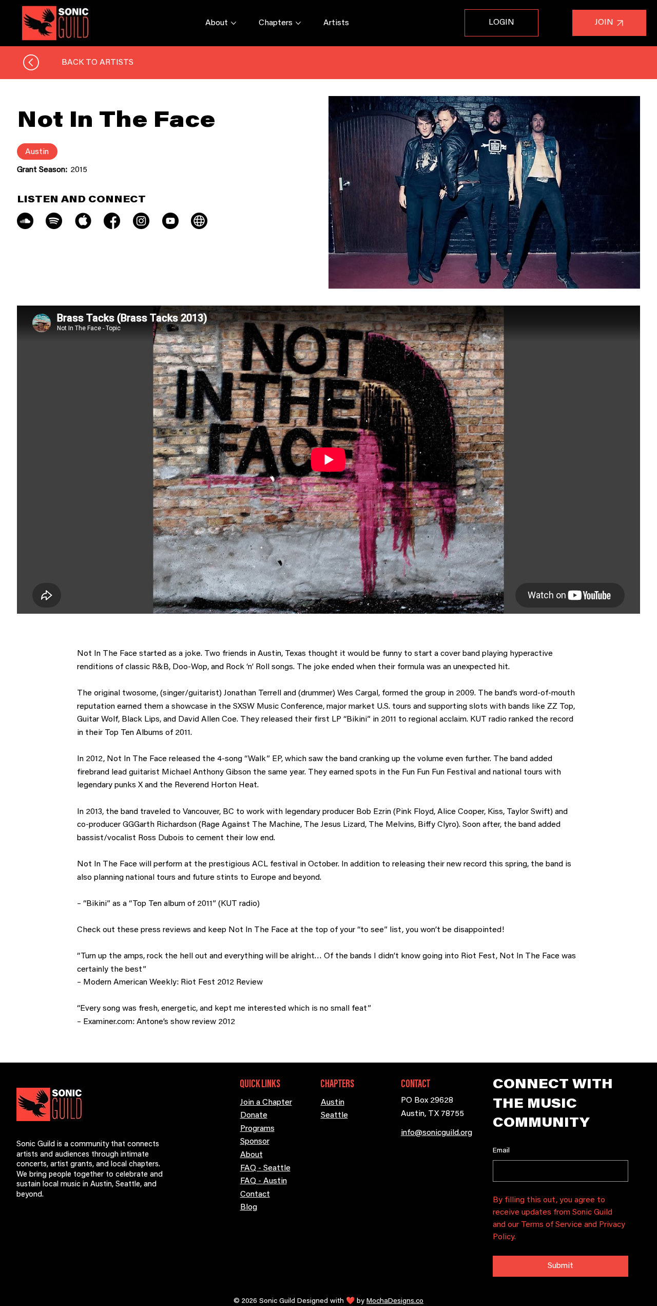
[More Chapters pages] (298, 23)
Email (501, 1150)
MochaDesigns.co (394, 1301)
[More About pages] (233, 23)
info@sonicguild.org (436, 1133)
